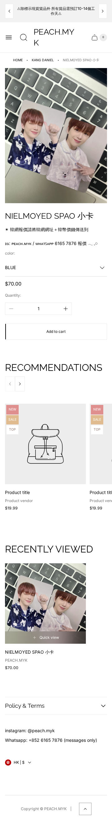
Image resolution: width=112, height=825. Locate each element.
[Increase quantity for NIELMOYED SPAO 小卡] (66, 309)
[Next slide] (103, 11)
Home (18, 60)
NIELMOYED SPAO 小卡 (29, 652)
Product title (17, 492)
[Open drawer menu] (9, 37)
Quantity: (13, 295)
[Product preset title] (45, 444)
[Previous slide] (9, 11)
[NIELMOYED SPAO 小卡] (45, 603)
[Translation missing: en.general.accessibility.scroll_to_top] (85, 809)
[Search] (23, 37)
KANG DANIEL (43, 60)
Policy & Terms (24, 705)
